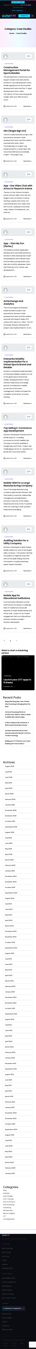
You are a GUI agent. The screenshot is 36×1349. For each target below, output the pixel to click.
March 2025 (9, 860)
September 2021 (11, 1069)
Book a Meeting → (18, 10)
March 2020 (9, 1162)
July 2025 (8, 838)
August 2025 (9, 832)
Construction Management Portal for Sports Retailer (17, 70)
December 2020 (11, 1113)
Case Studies (21, 33)
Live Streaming (8, 1205)
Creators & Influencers (9, 1282)
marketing (7, 1207)
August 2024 (9, 898)
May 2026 (8, 783)
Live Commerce (9, 1202)
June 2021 (8, 1080)
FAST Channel (8, 1199)
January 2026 (10, 805)
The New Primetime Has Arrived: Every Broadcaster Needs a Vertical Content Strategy (17, 733)
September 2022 (11, 1014)
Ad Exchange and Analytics (13, 302)
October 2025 (10, 821)
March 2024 (9, 926)
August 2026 (9, 766)
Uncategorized (8, 1219)
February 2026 (10, 799)
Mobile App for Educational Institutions (17, 597)
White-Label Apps (7, 1248)
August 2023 (9, 953)
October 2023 (10, 942)
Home (11, 33)
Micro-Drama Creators (9, 1298)
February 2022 (10, 1052)
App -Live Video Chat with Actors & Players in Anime (18, 187)
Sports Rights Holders (8, 1278)
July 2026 (8, 772)
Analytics (5, 1264)
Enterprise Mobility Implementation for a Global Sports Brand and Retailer (17, 363)
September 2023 (11, 948)
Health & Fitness (7, 1290)
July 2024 (8, 904)
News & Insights (9, 1213)
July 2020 (8, 1140)
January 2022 (10, 1058)
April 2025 (8, 854)
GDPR (21, 1343)
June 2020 (8, 1146)
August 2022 (9, 1019)
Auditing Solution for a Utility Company (16, 542)
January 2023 (10, 992)
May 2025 (8, 849)
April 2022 (8, 1041)
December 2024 (11, 876)
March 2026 (9, 794)
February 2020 (10, 1168)
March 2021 (9, 1096)
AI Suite (4, 1260)
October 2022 (10, 1008)
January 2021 (9, 1107)
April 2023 (8, 975)
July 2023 (8, 959)
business (6, 1193)
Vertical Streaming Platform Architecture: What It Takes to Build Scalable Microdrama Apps (17, 714)
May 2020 (8, 1151)
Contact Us (24, 15)
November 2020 (10, 1118)
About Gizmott (6, 1314)
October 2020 (10, 1124)
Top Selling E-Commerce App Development (18, 429)
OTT (4, 1216)
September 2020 (11, 1129)
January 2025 (10, 871)
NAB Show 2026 (7, 1329)
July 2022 (8, 1025)
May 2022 (8, 1036)
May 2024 (8, 915)
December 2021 (10, 1063)
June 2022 (8, 1030)
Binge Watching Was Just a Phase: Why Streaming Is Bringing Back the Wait (17, 703)
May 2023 (8, 970)
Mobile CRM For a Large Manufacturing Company (18, 484)
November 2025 (10, 816)
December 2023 (10, 931)
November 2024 (10, 882)
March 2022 (9, 1047)
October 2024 (10, 887)
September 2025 (11, 827)
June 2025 (8, 843)
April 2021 (8, 1091)
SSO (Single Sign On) (15, 130)
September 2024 (11, 893)
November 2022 (10, 1003)
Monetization (8, 1210)
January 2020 (10, 1173)
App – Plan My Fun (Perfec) (14, 245)
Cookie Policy (14, 1344)
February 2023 (10, 986)
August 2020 (9, 1135)
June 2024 (8, 909)
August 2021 (9, 1074)
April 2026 (8, 788)
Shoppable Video (7, 1268)
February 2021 (10, 1102)
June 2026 (8, 777)
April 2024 (8, 920)
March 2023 (9, 981)
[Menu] (32, 16)
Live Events (5, 1256)
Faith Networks (6, 1286)
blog (4, 1190)
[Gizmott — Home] (9, 16)
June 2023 (8, 964)
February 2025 (10, 865)
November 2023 (10, 937)
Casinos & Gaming (7, 1294)
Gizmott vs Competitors (13, 1308)
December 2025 (10, 810)
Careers (4, 1322)
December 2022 (10, 997)
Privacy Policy (5, 1344)
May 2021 (8, 1085)
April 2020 (8, 1157)
